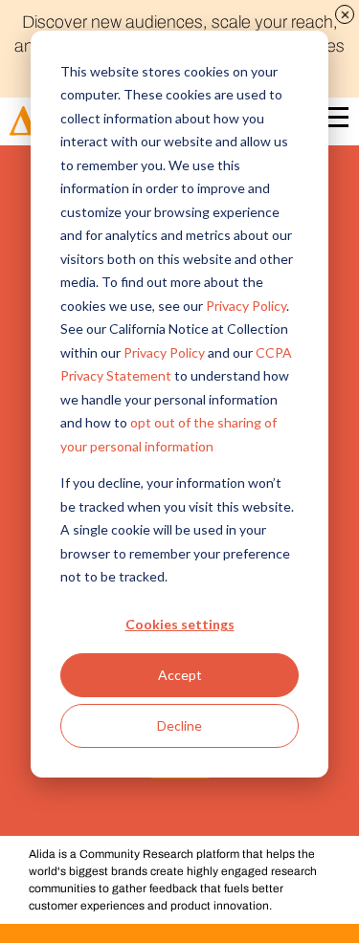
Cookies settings (180, 624)
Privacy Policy (246, 305)
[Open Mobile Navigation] (334, 121)
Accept (180, 675)
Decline (179, 725)
